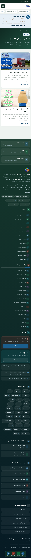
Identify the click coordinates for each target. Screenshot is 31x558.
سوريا (11, 399)
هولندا (17, 420)
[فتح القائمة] (3, 6)
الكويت (16, 391)
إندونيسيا (7, 429)
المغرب (25, 408)
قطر (9, 391)
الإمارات (25, 391)
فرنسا (8, 416)
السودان (18, 412)
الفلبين (16, 429)
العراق (17, 404)
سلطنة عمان (15, 395)
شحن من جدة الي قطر (21, 518)
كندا (26, 425)
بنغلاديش (24, 433)
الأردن (25, 404)
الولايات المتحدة (7, 420)
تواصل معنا (7, 547)
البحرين (25, 395)
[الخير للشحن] (28, 6)
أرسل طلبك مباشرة (16, 25)
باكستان (25, 429)
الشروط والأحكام (26, 547)
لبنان (18, 399)
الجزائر (9, 408)
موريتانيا (9, 412)
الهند (10, 425)
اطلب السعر (15, 345)
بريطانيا (25, 416)
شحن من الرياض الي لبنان (20, 527)
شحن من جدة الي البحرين (20, 531)
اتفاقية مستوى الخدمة (24, 544)
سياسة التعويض (14, 544)
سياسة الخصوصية (15, 547)
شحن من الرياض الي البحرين (20, 523)
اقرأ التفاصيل (24, 85)
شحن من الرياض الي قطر (20, 514)
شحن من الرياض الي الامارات (20, 509)
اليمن (10, 404)
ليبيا (26, 412)
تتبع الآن (15, 359)
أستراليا (18, 425)
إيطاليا (25, 420)
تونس (16, 408)
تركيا (26, 399)
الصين (15, 433)
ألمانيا (16, 416)
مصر (6, 395)
